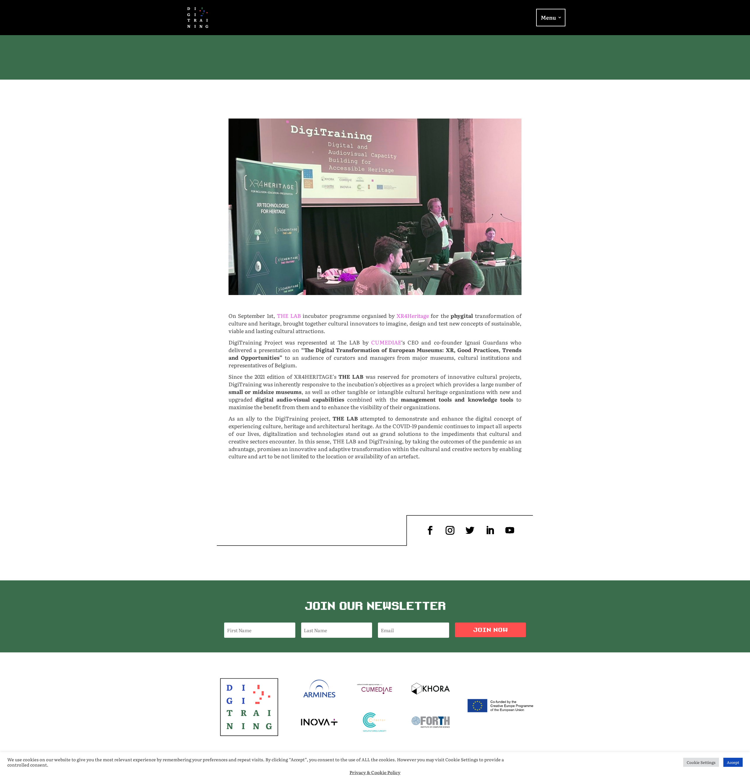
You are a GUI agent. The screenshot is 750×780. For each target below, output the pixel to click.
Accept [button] (733, 762)
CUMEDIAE (386, 342)
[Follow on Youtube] (510, 530)
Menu (548, 18)
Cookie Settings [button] (701, 762)
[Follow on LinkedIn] (490, 530)
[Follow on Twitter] (470, 530)
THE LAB (289, 316)
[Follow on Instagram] (450, 530)
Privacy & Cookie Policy (375, 772)
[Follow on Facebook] (430, 530)
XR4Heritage (413, 316)
